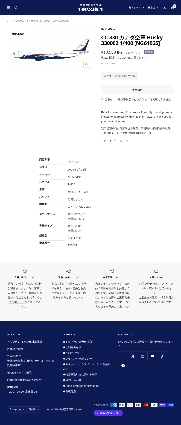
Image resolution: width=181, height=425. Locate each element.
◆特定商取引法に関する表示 (80, 374)
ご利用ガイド (17, 302)
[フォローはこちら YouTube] (152, 356)
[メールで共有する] (127, 141)
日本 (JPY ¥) (135, 7)
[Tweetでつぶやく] (120, 140)
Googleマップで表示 (19, 372)
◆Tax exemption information (81, 385)
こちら (162, 283)
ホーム (10, 21)
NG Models (108, 28)
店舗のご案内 (15, 349)
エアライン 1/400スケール (120, 75)
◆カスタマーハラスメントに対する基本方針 (86, 366)
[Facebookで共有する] (110, 140)
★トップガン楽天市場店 (77, 341)
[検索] (16, 7)
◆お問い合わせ (72, 380)
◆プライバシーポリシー (77, 358)
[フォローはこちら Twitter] (133, 356)
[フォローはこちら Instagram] (142, 356)
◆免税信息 (69, 391)
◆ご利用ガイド (72, 347)
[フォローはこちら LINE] (123, 366)
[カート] (172, 7)
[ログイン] (164, 7)
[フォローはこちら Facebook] (123, 356)
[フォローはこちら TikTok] (162, 356)
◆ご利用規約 (71, 353)
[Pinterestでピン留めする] (115, 140)
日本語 (151, 7)
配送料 (113, 57)
